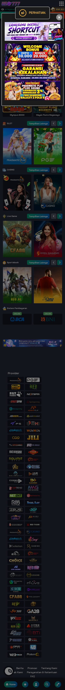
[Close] (59, 17)
